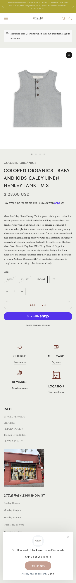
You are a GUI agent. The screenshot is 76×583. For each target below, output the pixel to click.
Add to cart (38, 305)
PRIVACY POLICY (13, 441)
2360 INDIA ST (33, 495)
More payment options (38, 325)
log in (16, 38)
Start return (20, 362)
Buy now (56, 362)
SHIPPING (9, 423)
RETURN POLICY (13, 429)
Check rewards (19, 388)
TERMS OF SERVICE (15, 435)
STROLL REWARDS (14, 417)
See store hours (56, 392)
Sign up (66, 34)
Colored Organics (20, 163)
